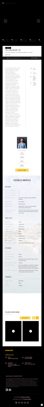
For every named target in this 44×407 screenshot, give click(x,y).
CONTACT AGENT (22, 170)
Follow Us (25, 317)
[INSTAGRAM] (19, 403)
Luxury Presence (25, 397)
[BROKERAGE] (28, 403)
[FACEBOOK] (25, 403)
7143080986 (22, 158)
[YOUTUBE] (16, 403)
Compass (11, 379)
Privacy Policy (27, 399)
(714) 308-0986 (28, 358)
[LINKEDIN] (22, 403)
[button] (35, 58)
